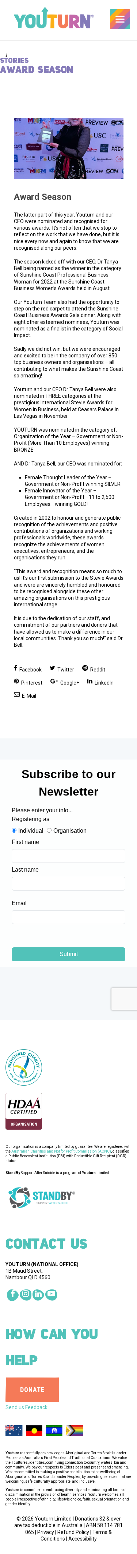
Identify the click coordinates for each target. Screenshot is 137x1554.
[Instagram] (25, 1295)
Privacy (45, 1532)
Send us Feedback (26, 1407)
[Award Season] (68, 148)
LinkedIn (104, 683)
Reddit (97, 670)
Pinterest (31, 683)
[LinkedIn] (38, 1295)
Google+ (69, 683)
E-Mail (28, 696)
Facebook (30, 670)
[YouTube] (51, 1295)
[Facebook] (12, 1295)
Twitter (65, 670)
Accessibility (82, 1539)
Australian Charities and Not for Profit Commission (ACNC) (61, 1151)
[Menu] (120, 19)
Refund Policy (73, 1532)
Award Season (42, 197)
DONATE (32, 1390)
